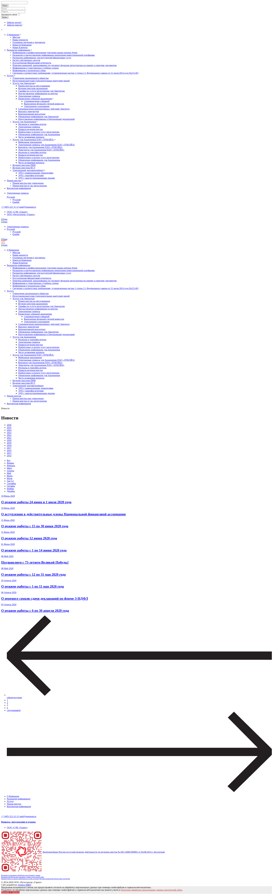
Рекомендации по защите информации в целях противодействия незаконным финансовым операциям (35, 878)
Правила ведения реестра (30, 129)
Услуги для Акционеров (24, 121)
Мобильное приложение (30, 142)
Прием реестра (14, 180)
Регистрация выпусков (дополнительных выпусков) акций (41, 81)
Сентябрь (11, 483)
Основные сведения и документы (29, 42)
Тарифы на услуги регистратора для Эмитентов (41, 91)
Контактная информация (19, 188)
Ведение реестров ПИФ (24, 165)
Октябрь (11, 486)
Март (9, 468)
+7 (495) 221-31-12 (10, 816)
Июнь (10, 476)
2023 (9, 432)
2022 (9, 435)
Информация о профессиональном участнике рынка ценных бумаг (45, 52)
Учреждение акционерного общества (31, 78)
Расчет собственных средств (26, 60)
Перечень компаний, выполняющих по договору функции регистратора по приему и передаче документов (65, 65)
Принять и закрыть (10, 892)
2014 (9, 455)
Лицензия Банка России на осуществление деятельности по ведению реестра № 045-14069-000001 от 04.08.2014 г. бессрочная (103, 852)
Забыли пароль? (14, 25)
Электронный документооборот (28, 170)
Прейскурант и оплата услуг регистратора (38, 132)
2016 (9, 450)
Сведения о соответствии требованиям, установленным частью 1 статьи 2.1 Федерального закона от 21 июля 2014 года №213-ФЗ (75, 73)
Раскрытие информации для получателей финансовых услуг (42, 57)
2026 (9, 425)
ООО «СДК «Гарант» (17, 212)
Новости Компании (22, 45)
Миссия (16, 37)
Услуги (10, 75)
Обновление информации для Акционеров (39, 134)
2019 (9, 443)
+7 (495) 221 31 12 (10, 207)
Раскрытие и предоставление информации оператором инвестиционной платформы (54, 55)
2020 (9, 440)
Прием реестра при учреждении (28, 183)
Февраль (11, 465)
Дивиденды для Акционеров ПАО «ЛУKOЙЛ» (41, 150)
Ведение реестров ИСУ (24, 168)
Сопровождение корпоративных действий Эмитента (44, 109)
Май (9, 473)
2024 (9, 430)
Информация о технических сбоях (29, 70)
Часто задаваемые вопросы (31, 137)
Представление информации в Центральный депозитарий (46, 119)
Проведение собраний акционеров (35, 98)
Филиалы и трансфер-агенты (32, 124)
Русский (11, 197)
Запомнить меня (9, 14)
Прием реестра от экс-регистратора (30, 185)
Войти (4, 17)
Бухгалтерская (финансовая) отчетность (32, 63)
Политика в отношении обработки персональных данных (20, 875)
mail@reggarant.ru (27, 207)
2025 (9, 427)
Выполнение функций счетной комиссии (44, 104)
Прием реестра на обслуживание (34, 86)
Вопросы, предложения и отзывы (18, 822)
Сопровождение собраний (36, 101)
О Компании (13, 34)
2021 (9, 437)
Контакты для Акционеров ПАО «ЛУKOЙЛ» (40, 147)
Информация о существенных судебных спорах (36, 68)
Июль (9, 478)
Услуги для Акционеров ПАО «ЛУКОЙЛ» (33, 139)
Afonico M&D (24, 885)
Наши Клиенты (20, 47)
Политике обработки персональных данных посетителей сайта (151, 890)
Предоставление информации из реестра (38, 93)
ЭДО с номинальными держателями (35, 173)
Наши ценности (20, 40)
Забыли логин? (14, 22)
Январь (10, 463)
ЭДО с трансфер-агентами (31, 175)
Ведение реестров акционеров (33, 88)
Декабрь (11, 491)
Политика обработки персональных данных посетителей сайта (22, 877)
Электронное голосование (36, 106)
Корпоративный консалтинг (32, 114)
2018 (9, 445)
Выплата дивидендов (28, 111)
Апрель (10, 470)
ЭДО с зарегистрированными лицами (36, 178)
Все (8, 460)
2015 (9, 453)
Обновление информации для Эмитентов (38, 116)
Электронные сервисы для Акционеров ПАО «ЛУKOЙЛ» (46, 145)
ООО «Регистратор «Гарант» (21, 214)
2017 (9, 448)
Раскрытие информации (18, 50)
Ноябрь (10, 488)
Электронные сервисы (29, 96)
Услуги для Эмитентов (24, 83)
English (16, 202)
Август (10, 481)
